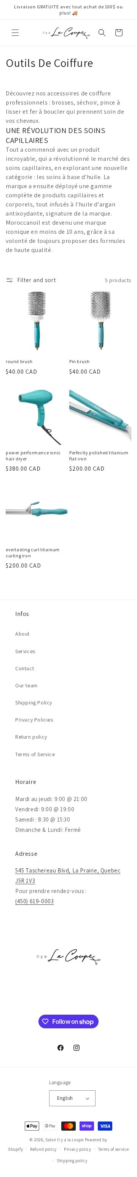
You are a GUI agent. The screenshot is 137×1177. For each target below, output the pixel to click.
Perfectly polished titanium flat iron (98, 456)
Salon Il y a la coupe (64, 1139)
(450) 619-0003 (34, 901)
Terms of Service (35, 754)
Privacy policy (77, 1149)
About (22, 633)
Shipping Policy (33, 702)
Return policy (31, 736)
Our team (26, 685)
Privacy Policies (34, 719)
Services (25, 651)
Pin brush (79, 361)
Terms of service (113, 1149)
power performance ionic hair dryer (33, 456)
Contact (24, 668)
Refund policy (43, 1149)
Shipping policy (72, 1160)
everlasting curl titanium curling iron (33, 552)
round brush (19, 361)
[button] (15, 32)
